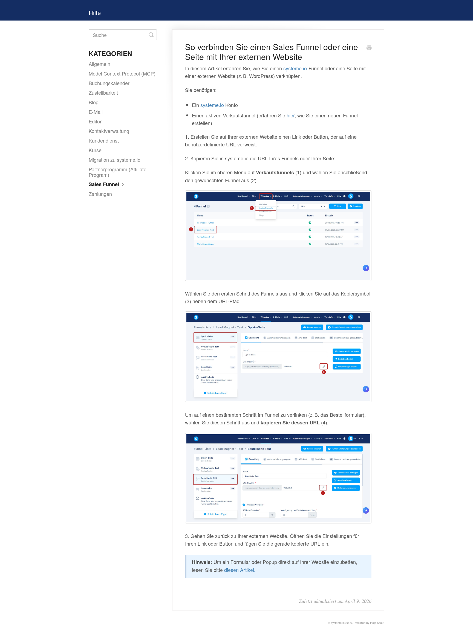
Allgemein (99, 63)
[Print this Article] (369, 48)
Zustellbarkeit (103, 92)
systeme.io (295, 68)
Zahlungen (100, 193)
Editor (95, 121)
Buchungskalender (109, 82)
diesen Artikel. (239, 569)
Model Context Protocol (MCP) (122, 73)
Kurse (95, 150)
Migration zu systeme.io (114, 159)
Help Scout (377, 623)
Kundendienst (104, 140)
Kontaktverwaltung (109, 130)
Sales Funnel (104, 184)
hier (291, 115)
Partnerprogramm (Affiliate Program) (117, 172)
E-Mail (96, 111)
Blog (94, 102)
